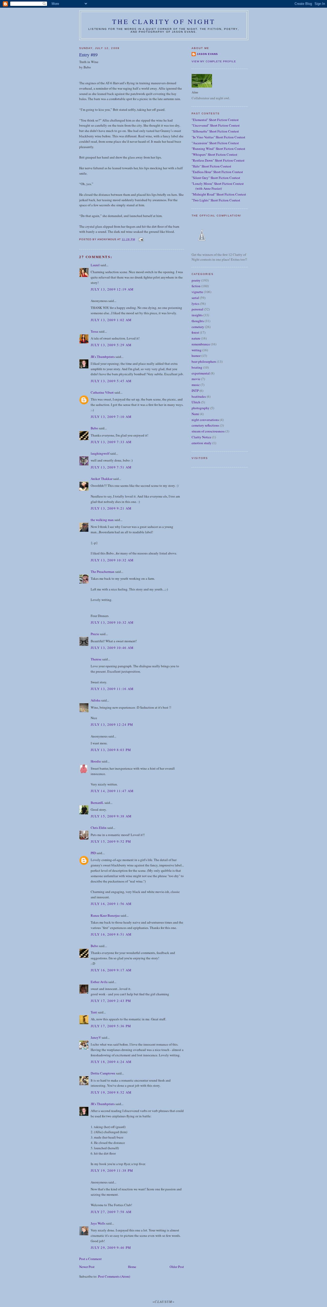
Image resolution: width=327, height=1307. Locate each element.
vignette (197, 291)
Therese (96, 659)
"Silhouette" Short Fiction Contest (215, 131)
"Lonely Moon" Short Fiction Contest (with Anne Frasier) (218, 186)
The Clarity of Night (163, 21)
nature (196, 338)
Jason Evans (207, 54)
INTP (195, 390)
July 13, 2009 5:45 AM (111, 381)
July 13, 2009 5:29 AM (111, 345)
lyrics (195, 303)
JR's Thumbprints (103, 356)
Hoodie (96, 761)
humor (196, 355)
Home (132, 1266)
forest (195, 332)
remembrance (201, 344)
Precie (95, 634)
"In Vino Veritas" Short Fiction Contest (218, 137)
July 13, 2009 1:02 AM (111, 320)
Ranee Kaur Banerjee (105, 915)
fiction (196, 286)
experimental (201, 373)
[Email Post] (140, 239)
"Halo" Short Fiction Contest (211, 166)
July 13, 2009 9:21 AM (111, 508)
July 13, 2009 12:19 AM (112, 289)
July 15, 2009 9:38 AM (111, 816)
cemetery (198, 326)
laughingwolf (100, 453)
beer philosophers (204, 361)
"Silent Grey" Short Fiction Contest (216, 177)
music (196, 384)
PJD (93, 853)
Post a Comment (90, 1258)
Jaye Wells (98, 1223)
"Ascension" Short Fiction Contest (215, 143)
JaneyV (96, 1037)
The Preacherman (102, 571)
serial (195, 297)
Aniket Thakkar (101, 478)
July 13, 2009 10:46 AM (112, 647)
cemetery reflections (205, 425)
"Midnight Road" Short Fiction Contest (219, 194)
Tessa (94, 331)
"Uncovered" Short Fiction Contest (216, 125)
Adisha (95, 700)
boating (197, 367)
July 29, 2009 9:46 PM (111, 1247)
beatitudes (199, 396)
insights (197, 315)
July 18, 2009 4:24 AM (111, 1061)
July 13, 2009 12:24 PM (112, 724)
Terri (94, 1012)
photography (200, 408)
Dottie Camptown (103, 1073)
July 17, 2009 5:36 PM (111, 1026)
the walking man (102, 519)
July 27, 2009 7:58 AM (111, 1211)
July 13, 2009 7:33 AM (111, 442)
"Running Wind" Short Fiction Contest (218, 148)
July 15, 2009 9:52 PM (111, 841)
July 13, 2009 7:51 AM (111, 467)
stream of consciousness (208, 431)
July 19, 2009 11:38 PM (112, 1170)
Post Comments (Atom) (114, 1276)
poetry (196, 280)
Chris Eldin (99, 827)
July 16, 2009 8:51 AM (111, 934)
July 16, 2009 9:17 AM (111, 970)
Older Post (177, 1266)
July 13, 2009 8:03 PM (111, 749)
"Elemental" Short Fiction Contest (215, 119)
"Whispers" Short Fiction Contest (214, 154)
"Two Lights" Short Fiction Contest (216, 200)
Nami (195, 414)
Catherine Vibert (102, 392)
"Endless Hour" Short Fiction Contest (217, 172)
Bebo (94, 428)
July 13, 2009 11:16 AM (112, 688)
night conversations (205, 419)
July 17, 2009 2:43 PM (111, 1000)
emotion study (202, 443)
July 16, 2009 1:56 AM (111, 903)
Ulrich (196, 402)
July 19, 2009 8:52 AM (111, 1092)
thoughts (198, 321)
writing (197, 350)
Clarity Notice (201, 437)
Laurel (95, 265)
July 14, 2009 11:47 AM (112, 791)
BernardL (97, 802)
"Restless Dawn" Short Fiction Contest (218, 160)
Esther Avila (99, 981)
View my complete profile (214, 61)
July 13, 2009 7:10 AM (111, 416)
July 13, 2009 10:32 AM (112, 560)
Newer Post (87, 1266)
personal (197, 309)
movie (196, 379)
